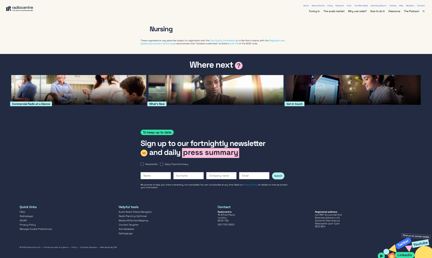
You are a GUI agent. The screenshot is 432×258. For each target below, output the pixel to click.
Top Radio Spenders (88, 247)
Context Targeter (129, 224)
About (306, 5)
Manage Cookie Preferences (36, 229)
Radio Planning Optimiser (133, 216)
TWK (115, 247)
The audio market (334, 11)
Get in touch (353, 90)
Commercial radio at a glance (56, 247)
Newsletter (151, 164)
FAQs (401, 5)
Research (339, 5)
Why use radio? (357, 11)
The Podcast (411, 11)
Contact (421, 5)
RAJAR (23, 220)
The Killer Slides (361, 5)
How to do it (377, 11)
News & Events (318, 5)
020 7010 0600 (226, 224)
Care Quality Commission (222, 40)
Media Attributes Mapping (133, 220)
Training (392, 5)
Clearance (394, 11)
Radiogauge (126, 233)
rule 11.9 (234, 43)
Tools (349, 5)
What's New (216, 90)
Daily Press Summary (176, 164)
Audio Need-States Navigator (135, 211)
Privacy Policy (250, 184)
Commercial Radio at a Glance (78, 90)
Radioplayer (26, 216)
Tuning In (314, 11)
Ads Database (126, 229)
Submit (278, 175)
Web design (105, 247)
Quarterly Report (378, 5)
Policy (330, 5)
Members (410, 5)
